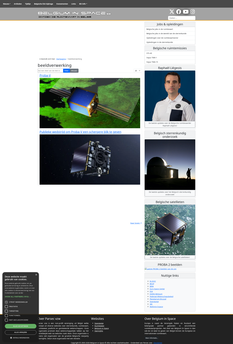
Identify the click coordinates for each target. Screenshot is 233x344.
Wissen (74, 71)
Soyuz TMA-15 (152, 62)
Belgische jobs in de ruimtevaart (159, 29)
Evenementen (62, 4)
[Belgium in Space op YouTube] (186, 13)
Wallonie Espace (156, 306)
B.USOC (153, 281)
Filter (66, 71)
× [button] (36, 275)
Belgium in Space (102, 328)
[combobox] (181, 18)
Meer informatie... (152, 338)
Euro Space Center (157, 289)
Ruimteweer (99, 326)
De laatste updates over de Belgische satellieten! (170, 257)
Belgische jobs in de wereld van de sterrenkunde (166, 33)
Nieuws (6, 4)
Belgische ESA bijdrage (43, 4)
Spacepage (154, 301)
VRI (151, 304)
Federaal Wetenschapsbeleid (161, 296)
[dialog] (20, 307)
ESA (151, 291)
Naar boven (135, 223)
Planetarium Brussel (158, 299)
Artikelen (18, 4)
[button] (20, 296)
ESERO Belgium (156, 294)
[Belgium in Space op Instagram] (192, 13)
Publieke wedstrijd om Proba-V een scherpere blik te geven (80, 132)
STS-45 (149, 53)
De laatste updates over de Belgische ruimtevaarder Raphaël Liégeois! (170, 124)
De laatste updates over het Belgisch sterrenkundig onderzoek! (170, 193)
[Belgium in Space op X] (171, 13)
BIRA (152, 286)
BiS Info (82, 4)
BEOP (152, 284)
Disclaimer (158, 343)
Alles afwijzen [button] (20, 332)
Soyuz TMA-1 (151, 57)
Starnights (99, 331)
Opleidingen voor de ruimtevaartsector (162, 38)
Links (73, 4)
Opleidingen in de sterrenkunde (159, 42)
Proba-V (45, 75)
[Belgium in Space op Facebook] (178, 13)
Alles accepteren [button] (20, 326)
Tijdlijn (28, 4)
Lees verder (19, 293)
